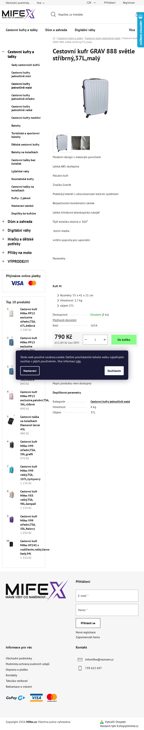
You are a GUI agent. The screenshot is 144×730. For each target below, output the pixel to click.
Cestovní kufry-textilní (25, 118)
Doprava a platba (17, 669)
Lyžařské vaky (20, 171)
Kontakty (11, 675)
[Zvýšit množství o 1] (104, 339)
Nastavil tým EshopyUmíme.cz (119, 726)
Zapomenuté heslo (88, 637)
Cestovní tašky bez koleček (23, 161)
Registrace (129, 2)
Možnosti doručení (64, 320)
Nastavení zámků (22, 206)
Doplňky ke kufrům (23, 213)
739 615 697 (93, 668)
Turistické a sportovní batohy (25, 135)
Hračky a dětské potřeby (21, 241)
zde (78, 361)
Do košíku (124, 339)
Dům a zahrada (20, 221)
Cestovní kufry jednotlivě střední (22, 97)
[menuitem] (21, 30)
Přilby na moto (20, 252)
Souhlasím (114, 371)
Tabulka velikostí (17, 681)
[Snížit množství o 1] (86, 339)
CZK (89, 2)
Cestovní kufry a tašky (21, 54)
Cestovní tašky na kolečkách (22, 188)
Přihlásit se (88, 623)
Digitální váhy (19, 230)
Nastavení (29, 371)
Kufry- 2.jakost (21, 198)
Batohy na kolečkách (24, 152)
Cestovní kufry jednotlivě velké (21, 108)
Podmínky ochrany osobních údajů (28, 664)
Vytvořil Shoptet (115, 722)
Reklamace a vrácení (19, 686)
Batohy (16, 125)
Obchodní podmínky (17, 2)
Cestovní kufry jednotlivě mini (21, 74)
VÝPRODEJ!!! (18, 261)
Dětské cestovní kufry (25, 144)
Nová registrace (86, 632)
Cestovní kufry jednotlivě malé (21, 85)
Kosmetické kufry (22, 179)
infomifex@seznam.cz (99, 659)
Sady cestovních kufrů (25, 65)
